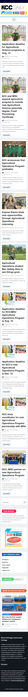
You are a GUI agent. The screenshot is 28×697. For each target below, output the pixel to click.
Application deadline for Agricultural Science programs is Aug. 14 (13, 48)
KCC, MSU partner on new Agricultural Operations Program (13, 472)
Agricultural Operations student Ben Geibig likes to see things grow (12, 267)
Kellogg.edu (5, 559)
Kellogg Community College (11, 56)
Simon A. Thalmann (9, 227)
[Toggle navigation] (14, 19)
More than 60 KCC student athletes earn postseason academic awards (11, 619)
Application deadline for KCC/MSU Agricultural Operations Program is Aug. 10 (13, 314)
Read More (6, 71)
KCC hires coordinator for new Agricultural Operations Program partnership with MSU (14, 420)
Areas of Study (6, 565)
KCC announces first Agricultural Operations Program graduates (13, 164)
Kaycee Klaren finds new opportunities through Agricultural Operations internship (13, 218)
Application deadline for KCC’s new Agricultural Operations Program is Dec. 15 (13, 367)
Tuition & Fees (6, 570)
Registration (5, 567)
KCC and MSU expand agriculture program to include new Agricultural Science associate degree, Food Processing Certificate (12, 106)
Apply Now (5, 562)
